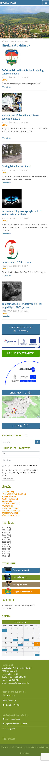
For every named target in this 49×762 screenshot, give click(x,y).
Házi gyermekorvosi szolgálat (15, 723)
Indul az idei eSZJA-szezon (16, 262)
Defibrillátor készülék (11, 705)
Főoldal (5, 41)
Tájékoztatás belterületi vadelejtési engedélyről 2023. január (22, 305)
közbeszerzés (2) (10, 498)
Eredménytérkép (21, 393)
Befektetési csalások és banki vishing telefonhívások (23, 72)
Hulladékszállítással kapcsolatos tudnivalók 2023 (20, 117)
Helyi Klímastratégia (20, 353)
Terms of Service (30, 472)
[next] (39, 622)
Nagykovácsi (8, 2)
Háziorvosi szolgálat (11, 718)
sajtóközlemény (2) (11, 510)
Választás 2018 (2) (10, 515)
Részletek (6, 87)
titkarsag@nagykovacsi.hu (18, 682)
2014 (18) (6, 556)
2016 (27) (6, 551)
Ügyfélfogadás (9, 695)
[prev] (3, 622)
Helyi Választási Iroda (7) (14, 494)
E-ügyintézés (20, 426)
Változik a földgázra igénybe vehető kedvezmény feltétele (22, 212)
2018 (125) (6, 546)
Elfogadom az (21, 465)
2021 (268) (6, 539)
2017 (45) (6, 549)
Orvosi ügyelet (9, 728)
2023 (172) (6, 535)
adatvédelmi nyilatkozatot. (27, 465)
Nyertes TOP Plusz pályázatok (21, 329)
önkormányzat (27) (11, 503)
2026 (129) (6, 528)
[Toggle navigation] (45, 2)
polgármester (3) (10, 508)
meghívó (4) (7, 501)
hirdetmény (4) (9, 496)
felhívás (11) (8, 491)
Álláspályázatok (9, 700)
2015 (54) (6, 553)
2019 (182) (6, 544)
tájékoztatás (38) (10, 513)
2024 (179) (6, 532)
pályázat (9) (7, 505)
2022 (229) (6, 537)
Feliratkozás (8, 478)
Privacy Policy (13, 472)
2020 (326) (6, 542)
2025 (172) (6, 530)
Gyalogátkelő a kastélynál (16, 166)
